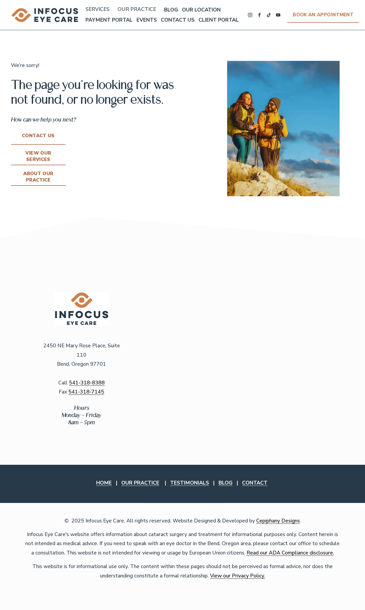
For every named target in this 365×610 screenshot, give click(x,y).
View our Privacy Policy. (237, 575)
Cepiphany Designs (278, 520)
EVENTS (147, 20)
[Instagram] (250, 15)
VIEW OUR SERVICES (38, 156)
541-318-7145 (86, 391)
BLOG (171, 9)
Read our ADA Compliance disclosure (290, 552)
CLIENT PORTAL (219, 20)
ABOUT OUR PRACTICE (38, 176)
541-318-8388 (87, 382)
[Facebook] (259, 15)
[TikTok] (268, 15)
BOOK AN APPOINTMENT (323, 14)
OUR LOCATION (201, 9)
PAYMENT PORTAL (109, 20)
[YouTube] (278, 15)
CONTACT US (178, 20)
